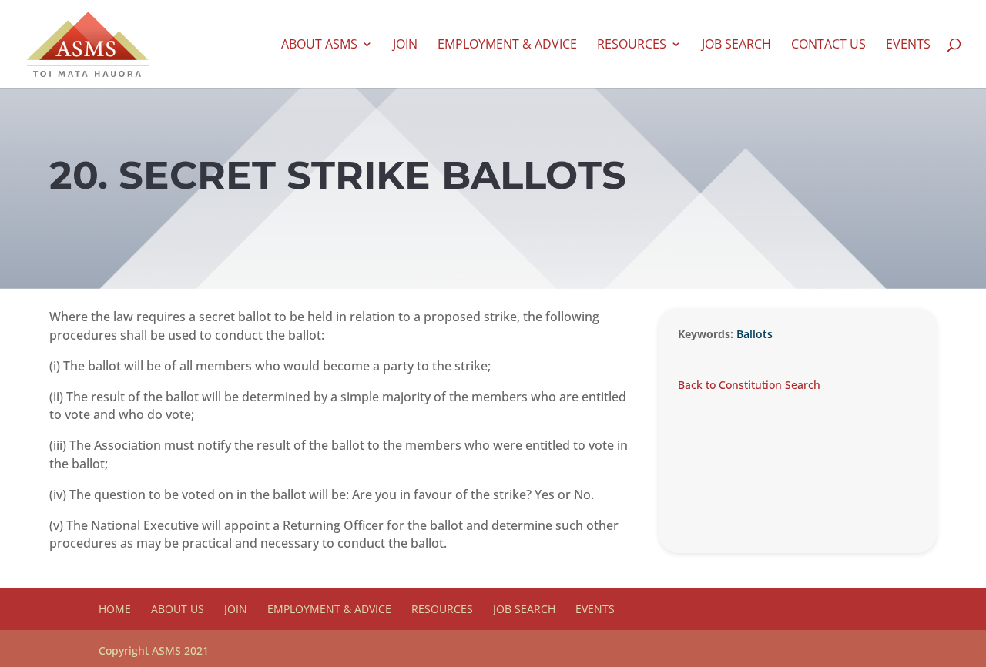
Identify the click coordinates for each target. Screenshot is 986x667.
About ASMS (319, 45)
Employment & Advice (507, 45)
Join (405, 45)
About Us (177, 609)
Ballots (754, 334)
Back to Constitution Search (749, 384)
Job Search (736, 45)
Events (908, 45)
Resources (631, 45)
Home (115, 609)
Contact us (828, 45)
